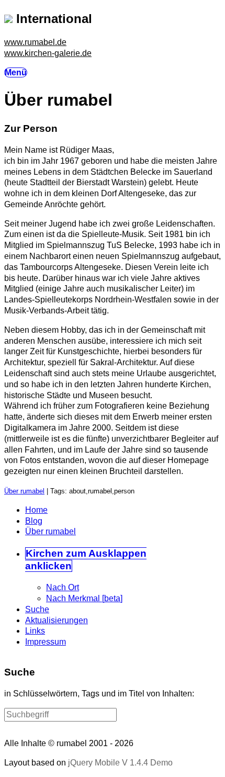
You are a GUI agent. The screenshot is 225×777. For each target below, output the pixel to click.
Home (36, 509)
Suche (37, 609)
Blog (33, 520)
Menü (16, 72)
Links (35, 630)
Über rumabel (24, 491)
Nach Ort (62, 587)
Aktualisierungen (56, 620)
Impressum (45, 641)
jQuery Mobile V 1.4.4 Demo (120, 762)
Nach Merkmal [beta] (84, 598)
